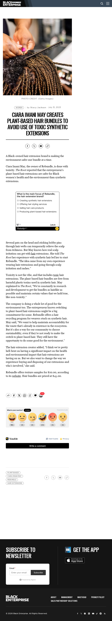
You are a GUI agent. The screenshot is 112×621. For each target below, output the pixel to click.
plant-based (13, 473)
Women (19, 108)
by (36, 107)
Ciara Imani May (14, 476)
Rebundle (11, 480)
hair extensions (14, 483)
